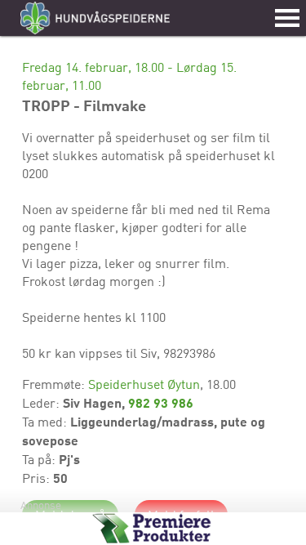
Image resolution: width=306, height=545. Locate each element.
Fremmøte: (55, 384)
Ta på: (40, 459)
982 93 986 (160, 402)
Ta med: (46, 421)
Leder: (42, 403)
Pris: (37, 478)
